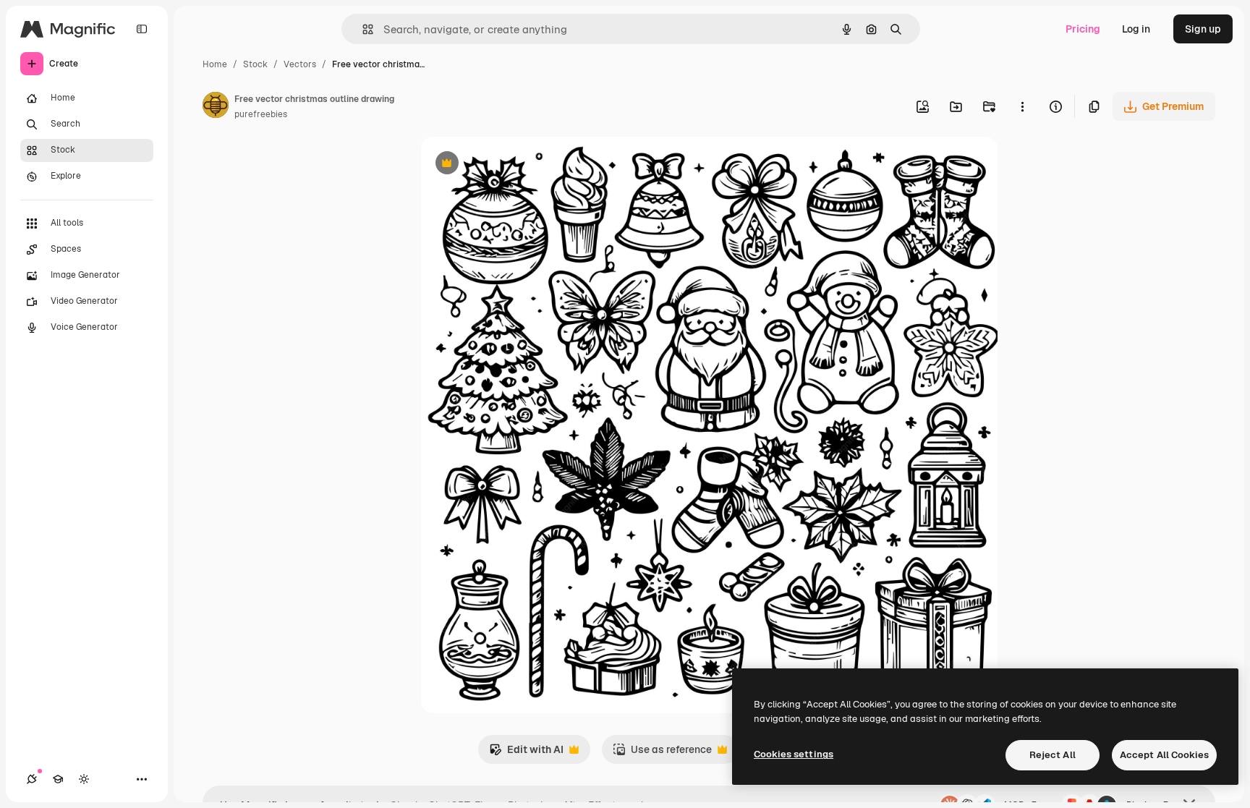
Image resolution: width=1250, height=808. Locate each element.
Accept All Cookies (1164, 755)
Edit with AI (526, 753)
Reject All (1052, 755)
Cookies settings (793, 754)
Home (215, 64)
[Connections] (31, 779)
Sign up (1203, 28)
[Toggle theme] (83, 779)
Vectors (300, 64)
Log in (1136, 28)
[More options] (1022, 106)
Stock (255, 64)
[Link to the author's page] (216, 107)
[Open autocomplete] (362, 29)
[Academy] (57, 779)
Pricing (1083, 28)
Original (513, 164)
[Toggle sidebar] (141, 29)
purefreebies (260, 114)
